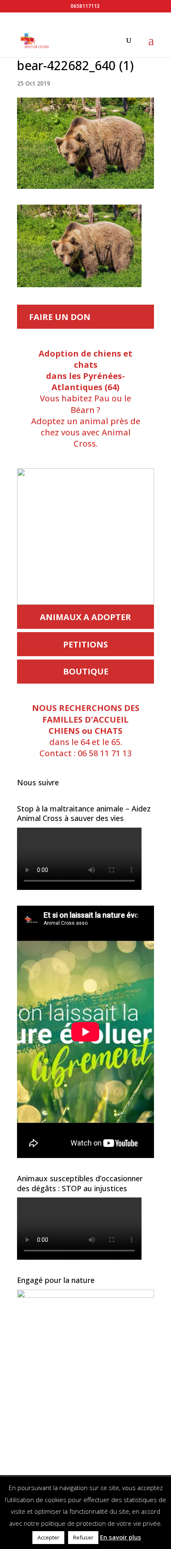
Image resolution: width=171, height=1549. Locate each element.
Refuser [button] (83, 1537)
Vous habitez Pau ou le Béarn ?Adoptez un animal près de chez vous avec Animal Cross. (85, 399)
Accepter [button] (48, 1537)
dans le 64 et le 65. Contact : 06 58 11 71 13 (85, 730)
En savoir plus (120, 1537)
